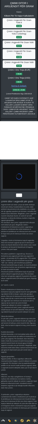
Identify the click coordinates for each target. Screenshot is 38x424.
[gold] (28, 420)
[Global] (19, 195)
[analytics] (9, 420)
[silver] (3, 420)
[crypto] (22, 420)
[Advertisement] (19, 140)
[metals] (35, 420)
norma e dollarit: (19, 86)
